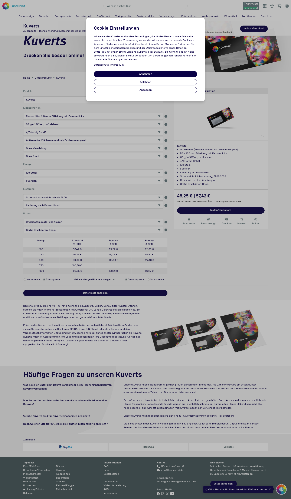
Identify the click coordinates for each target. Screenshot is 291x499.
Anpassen (146, 90)
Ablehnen (145, 82)
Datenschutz (101, 64)
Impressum (117, 64)
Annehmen (145, 74)
